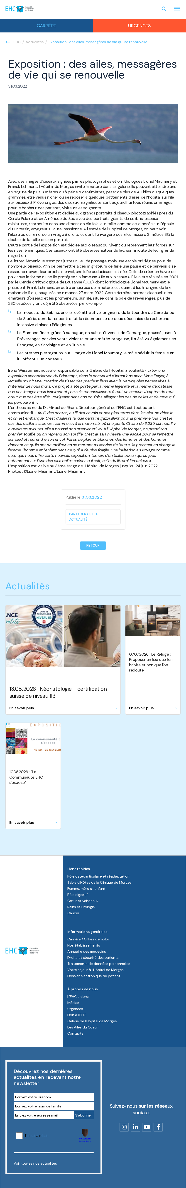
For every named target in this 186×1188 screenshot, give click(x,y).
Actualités (35, 41)
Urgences (139, 26)
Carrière (46, 26)
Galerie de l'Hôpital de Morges (92, 1021)
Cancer (73, 913)
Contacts (75, 1033)
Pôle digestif (77, 894)
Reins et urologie (81, 907)
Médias (73, 1002)
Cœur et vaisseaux (82, 900)
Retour (93, 545)
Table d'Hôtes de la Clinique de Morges (99, 882)
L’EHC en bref (78, 996)
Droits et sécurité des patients (93, 957)
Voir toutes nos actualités (35, 1163)
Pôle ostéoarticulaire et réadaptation (98, 876)
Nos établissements (83, 945)
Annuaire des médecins (86, 951)
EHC (17, 41)
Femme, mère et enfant (86, 888)
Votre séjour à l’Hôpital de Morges (95, 969)
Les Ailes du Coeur (82, 1027)
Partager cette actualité (83, 517)
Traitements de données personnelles (98, 963)
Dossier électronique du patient (93, 976)
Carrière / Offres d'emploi (88, 939)
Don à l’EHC (76, 1015)
